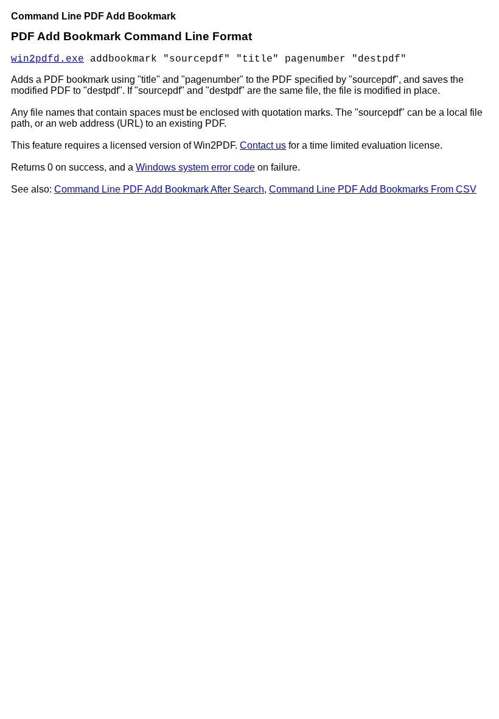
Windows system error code (195, 167)
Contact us (263, 145)
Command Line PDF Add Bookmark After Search (159, 189)
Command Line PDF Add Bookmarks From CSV (372, 189)
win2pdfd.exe (47, 59)
